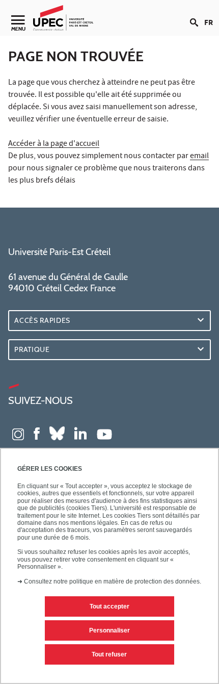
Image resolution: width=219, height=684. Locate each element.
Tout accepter (109, 606)
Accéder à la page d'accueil (53, 144)
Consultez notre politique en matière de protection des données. (112, 581)
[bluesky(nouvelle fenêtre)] (57, 433)
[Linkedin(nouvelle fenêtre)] (80, 433)
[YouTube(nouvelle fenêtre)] (104, 433)
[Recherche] (197, 14)
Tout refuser (109, 654)
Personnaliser (109, 630)
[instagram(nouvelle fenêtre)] (18, 433)
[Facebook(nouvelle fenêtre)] (37, 433)
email (199, 156)
